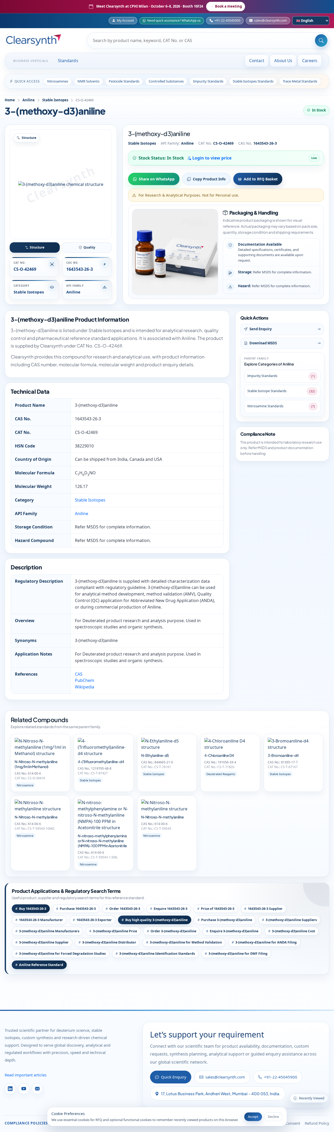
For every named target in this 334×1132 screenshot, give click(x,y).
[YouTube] (23, 1088)
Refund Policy (317, 1123)
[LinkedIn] (10, 1088)
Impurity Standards (208, 81)
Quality (89, 247)
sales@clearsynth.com (270, 20)
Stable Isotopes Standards (253, 81)
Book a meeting (228, 6)
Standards (68, 60)
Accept (253, 1116)
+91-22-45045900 (227, 20)
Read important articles (25, 1074)
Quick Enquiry (173, 1077)
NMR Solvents (88, 81)
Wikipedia (84, 687)
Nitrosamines (57, 81)
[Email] (37, 1088)
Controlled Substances (166, 81)
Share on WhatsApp (157, 178)
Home (10, 100)
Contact (257, 60)
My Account (125, 20)
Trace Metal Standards (300, 81)
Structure (37, 247)
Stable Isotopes (55, 100)
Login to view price (211, 158)
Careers (309, 60)
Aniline (28, 100)
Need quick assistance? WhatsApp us (174, 20)
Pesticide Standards (124, 81)
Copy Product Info (209, 178)
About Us (283, 60)
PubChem (84, 680)
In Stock (319, 110)
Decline (273, 1116)
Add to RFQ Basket (261, 178)
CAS (78, 674)
